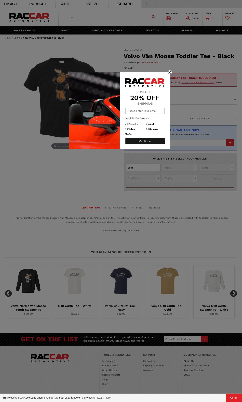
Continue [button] (145, 141)
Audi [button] (152, 124)
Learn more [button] (104, 397)
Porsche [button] (134, 124)
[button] (169, 72)
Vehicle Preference (137, 118)
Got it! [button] (233, 397)
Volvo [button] (132, 129)
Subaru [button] (154, 129)
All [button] (131, 133)
